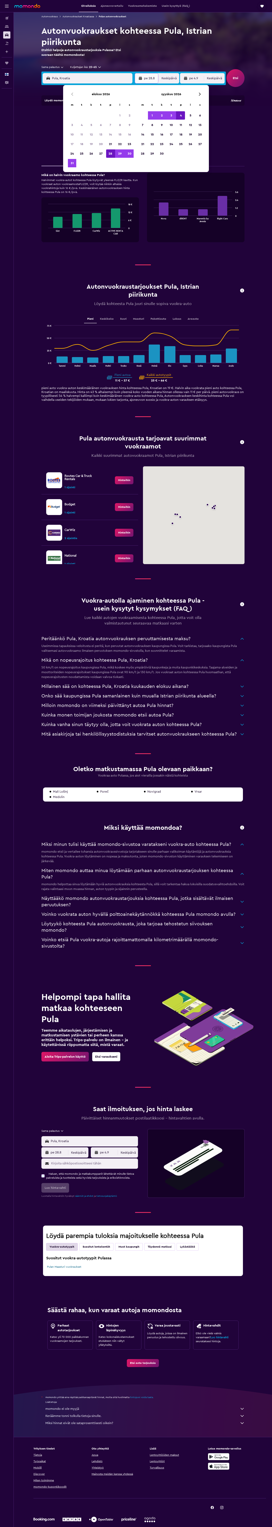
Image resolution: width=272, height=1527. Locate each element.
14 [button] (110, 134)
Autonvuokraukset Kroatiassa (78, 16)
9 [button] (129, 125)
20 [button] (101, 144)
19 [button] (91, 144)
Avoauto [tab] (193, 319)
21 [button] (110, 144)
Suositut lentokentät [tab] (96, 1246)
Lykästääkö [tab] (187, 1246)
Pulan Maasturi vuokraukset (64, 1267)
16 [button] (129, 134)
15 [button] (119, 134)
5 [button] (91, 125)
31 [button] (72, 163)
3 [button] (72, 125)
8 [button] (120, 125)
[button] (6, 6)
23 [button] (129, 144)
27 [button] (101, 153)
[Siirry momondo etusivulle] (27, 6)
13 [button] (100, 134)
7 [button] (110, 125)
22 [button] (120, 144)
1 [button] (119, 115)
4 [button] (82, 125)
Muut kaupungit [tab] (128, 1246)
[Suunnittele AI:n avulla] (7, 52)
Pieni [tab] (90, 319)
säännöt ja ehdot (84, 1196)
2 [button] (129, 115)
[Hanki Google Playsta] (218, 1456)
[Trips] (7, 63)
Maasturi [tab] (138, 319)
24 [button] (72, 153)
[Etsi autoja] (7, 35)
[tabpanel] (143, 211)
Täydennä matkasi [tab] (160, 1246)
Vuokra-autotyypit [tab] (62, 1246)
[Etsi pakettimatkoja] (7, 43)
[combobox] (52, 67)
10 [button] (72, 134)
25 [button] (81, 153)
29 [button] (120, 153)
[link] (124, 480)
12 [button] (91, 134)
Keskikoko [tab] (107, 319)
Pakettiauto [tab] (158, 319)
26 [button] (91, 153)
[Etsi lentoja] (7, 18)
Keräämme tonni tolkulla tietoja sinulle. (73, 1416)
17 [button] (72, 144)
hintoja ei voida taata (141, 1397)
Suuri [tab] (123, 319)
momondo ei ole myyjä (62, 1408)
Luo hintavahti (219, 1337)
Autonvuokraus (49, 16)
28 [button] (110, 153)
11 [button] (81, 134)
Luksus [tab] (177, 319)
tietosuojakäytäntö (106, 1196)
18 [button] (81, 144)
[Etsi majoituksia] (7, 27)
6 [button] (101, 125)
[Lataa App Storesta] (218, 1466)
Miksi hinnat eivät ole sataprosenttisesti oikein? (79, 1423)
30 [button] (129, 153)
